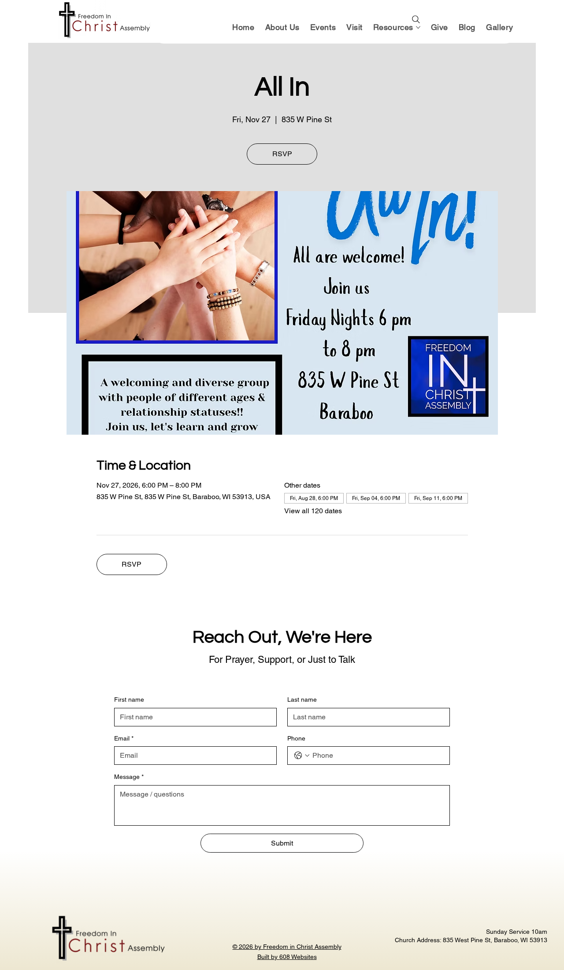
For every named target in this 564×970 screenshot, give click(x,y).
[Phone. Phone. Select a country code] (302, 755)
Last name (302, 699)
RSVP (282, 154)
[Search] (416, 19)
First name (129, 699)
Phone (296, 738)
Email (124, 738)
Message (129, 776)
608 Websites (298, 956)
